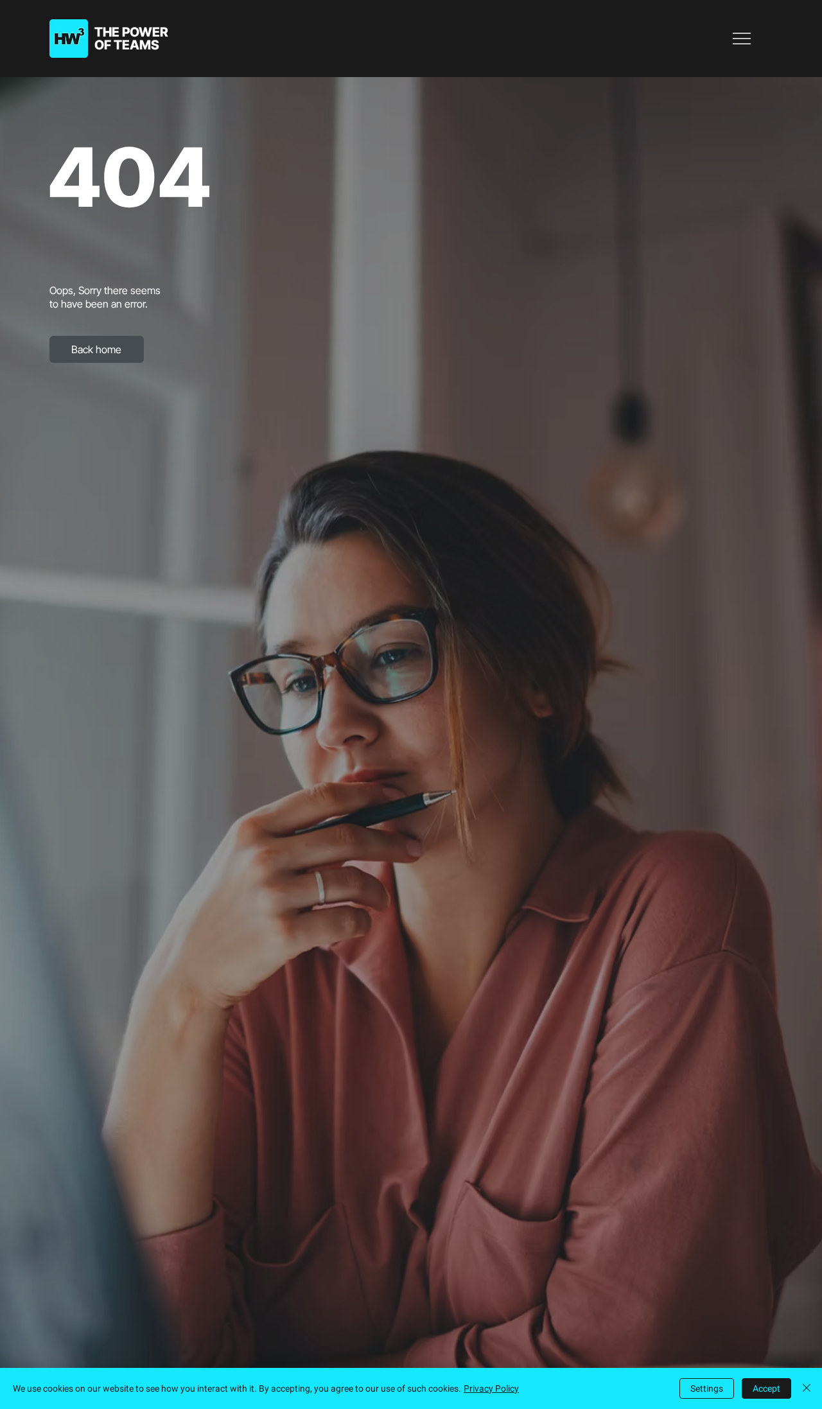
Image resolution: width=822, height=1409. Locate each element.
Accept (766, 1388)
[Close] (806, 1388)
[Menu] (742, 38)
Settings (706, 1388)
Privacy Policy (491, 1388)
